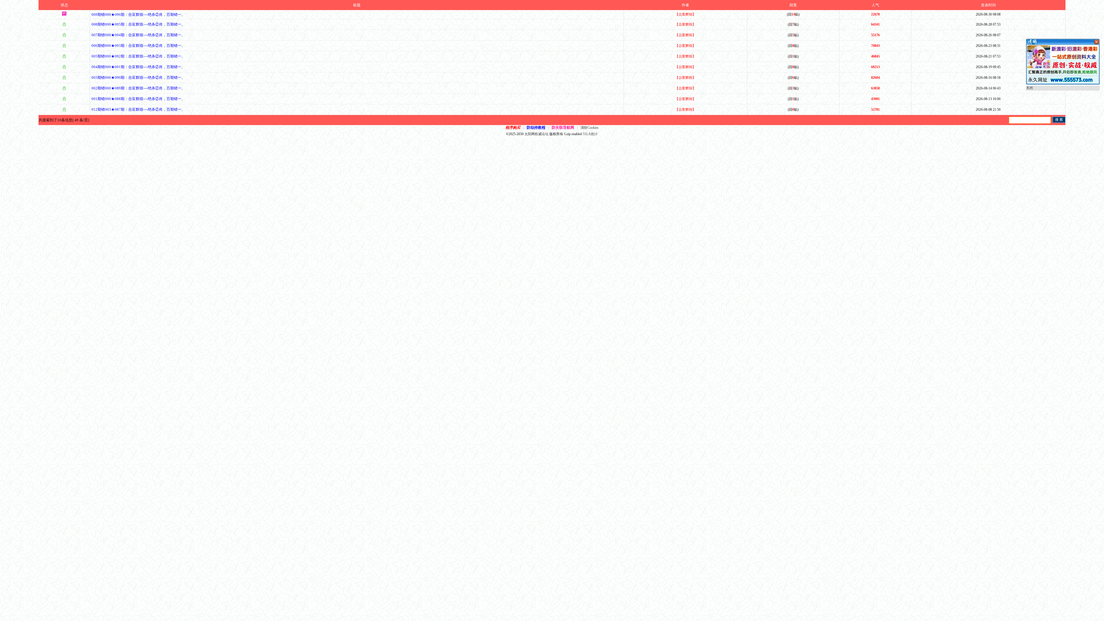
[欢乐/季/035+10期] (1063, 83)
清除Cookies (589, 128)
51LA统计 (590, 134)
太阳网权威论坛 (536, 134)
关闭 (1029, 88)
